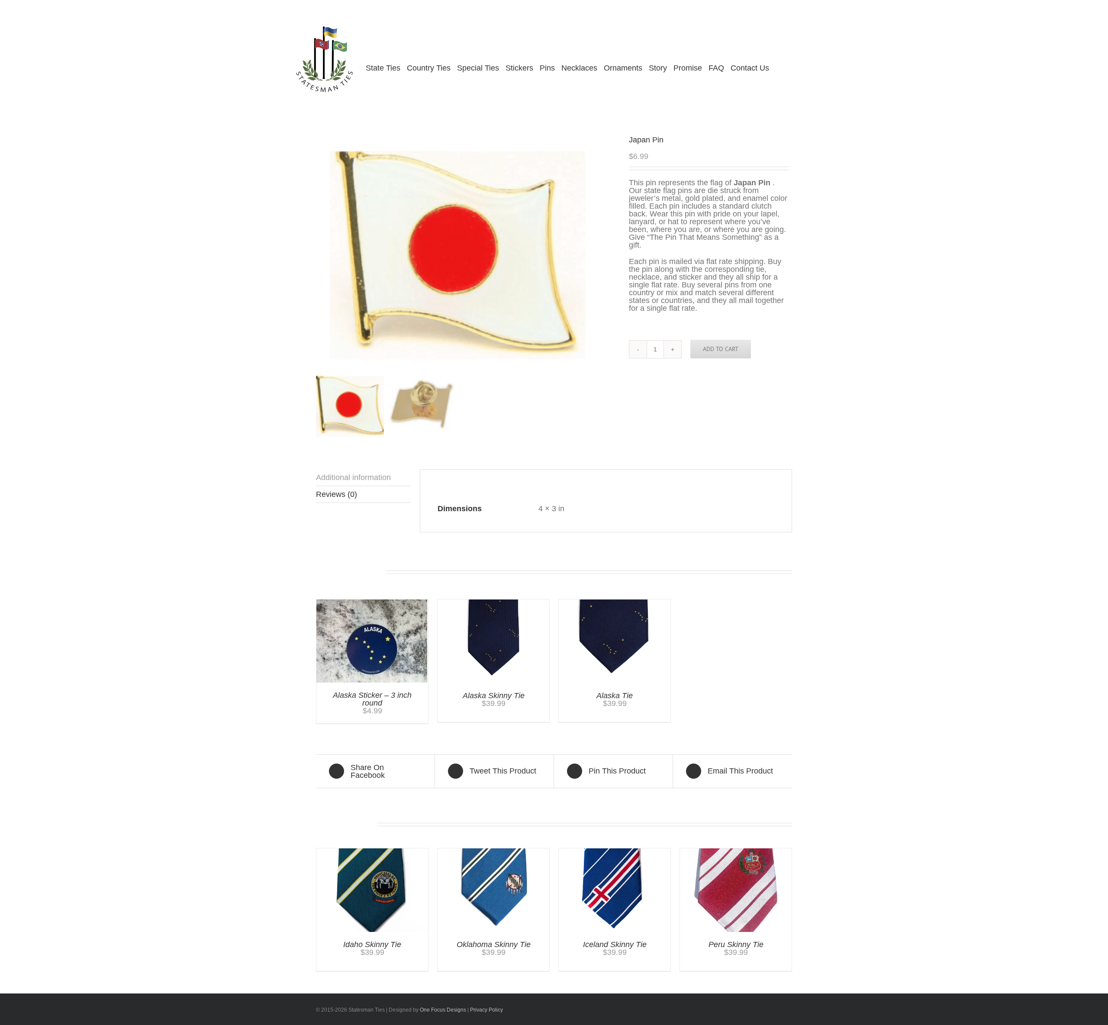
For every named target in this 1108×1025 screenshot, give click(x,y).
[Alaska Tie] (614, 603)
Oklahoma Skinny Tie (494, 944)
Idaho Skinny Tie (372, 944)
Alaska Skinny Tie (494, 695)
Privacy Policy (486, 1010)
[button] (791, 68)
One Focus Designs (443, 1010)
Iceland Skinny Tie (615, 944)
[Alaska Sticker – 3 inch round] (371, 603)
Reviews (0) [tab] (336, 494)
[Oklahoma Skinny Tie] (493, 852)
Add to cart (720, 349)
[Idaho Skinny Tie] (372, 852)
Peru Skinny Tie (736, 944)
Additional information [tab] (353, 477)
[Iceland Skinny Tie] (614, 852)
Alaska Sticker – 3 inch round (372, 699)
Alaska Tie (614, 695)
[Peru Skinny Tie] (736, 852)
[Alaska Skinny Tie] (493, 603)
